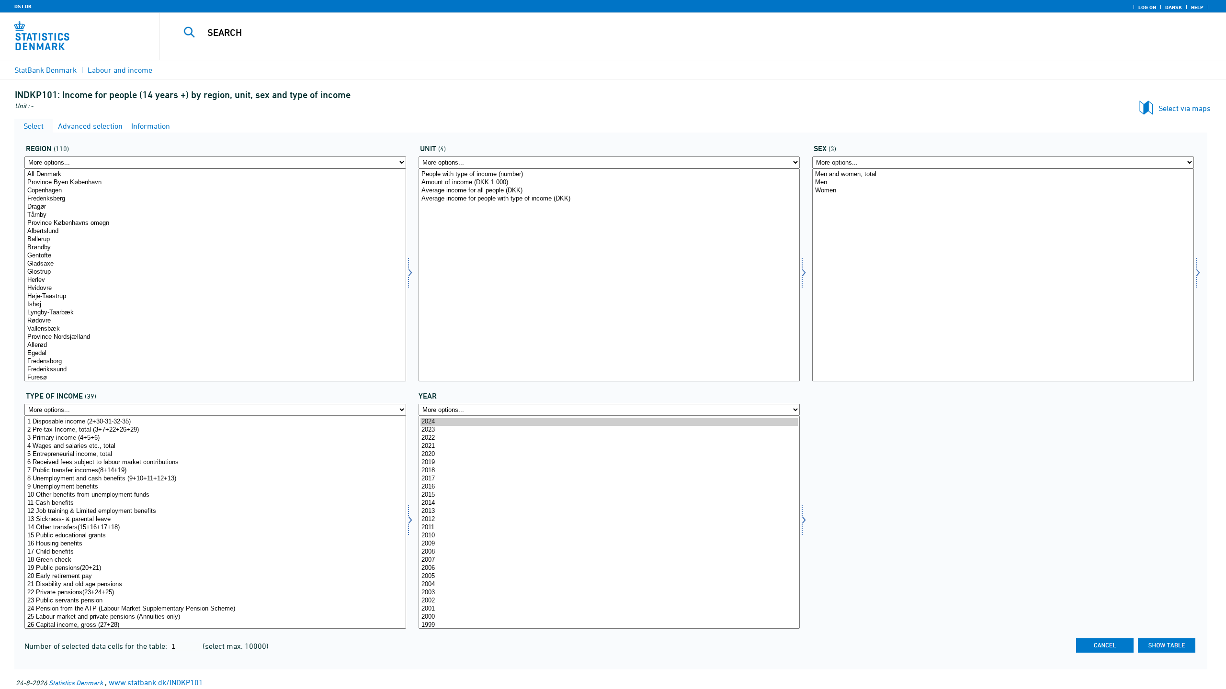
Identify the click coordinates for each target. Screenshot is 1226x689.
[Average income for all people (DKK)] (609, 191)
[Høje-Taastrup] (215, 296)
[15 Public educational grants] (215, 536)
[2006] (609, 568)
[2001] (609, 609)
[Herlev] (215, 280)
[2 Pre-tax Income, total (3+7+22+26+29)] (215, 430)
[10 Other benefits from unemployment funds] (215, 495)
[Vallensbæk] (215, 329)
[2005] (609, 576)
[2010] (609, 536)
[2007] (609, 560)
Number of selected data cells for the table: (96, 646)
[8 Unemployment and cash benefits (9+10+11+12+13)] (215, 479)
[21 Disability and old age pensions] (215, 584)
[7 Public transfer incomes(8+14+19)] (215, 471)
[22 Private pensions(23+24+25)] (215, 593)
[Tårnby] (215, 215)
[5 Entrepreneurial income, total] (215, 454)
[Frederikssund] (215, 370)
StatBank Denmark (45, 70)
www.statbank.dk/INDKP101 (156, 682)
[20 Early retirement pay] (215, 576)
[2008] (609, 552)
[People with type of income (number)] (609, 174)
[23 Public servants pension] (215, 601)
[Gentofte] (215, 256)
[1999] (609, 625)
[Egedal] (215, 353)
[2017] (609, 479)
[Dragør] (215, 207)
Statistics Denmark (76, 682)
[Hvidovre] (215, 288)
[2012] (609, 519)
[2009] (609, 544)
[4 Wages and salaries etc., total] (215, 446)
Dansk (1173, 7)
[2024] (609, 422)
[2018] (609, 471)
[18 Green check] (215, 560)
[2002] (609, 601)
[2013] (609, 511)
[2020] (609, 454)
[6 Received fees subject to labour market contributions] (215, 462)
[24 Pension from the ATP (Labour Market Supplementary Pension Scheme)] (215, 609)
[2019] (609, 462)
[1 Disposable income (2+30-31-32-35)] (215, 422)
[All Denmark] (215, 174)
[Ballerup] (215, 239)
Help (1197, 7)
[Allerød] (215, 345)
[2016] (609, 487)
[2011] (609, 527)
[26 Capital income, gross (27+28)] (215, 625)
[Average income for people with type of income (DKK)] (609, 199)
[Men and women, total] (1003, 174)
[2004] (609, 584)
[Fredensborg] (215, 361)
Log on (1147, 7)
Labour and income (120, 70)
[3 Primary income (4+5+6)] (215, 438)
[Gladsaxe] (215, 264)
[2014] (609, 503)
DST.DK (23, 6)
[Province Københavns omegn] (215, 223)
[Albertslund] (215, 231)
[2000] (609, 617)
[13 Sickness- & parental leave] (215, 519)
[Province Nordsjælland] (215, 337)
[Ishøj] (215, 304)
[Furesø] (215, 378)
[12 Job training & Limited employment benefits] (215, 511)
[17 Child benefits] (215, 552)
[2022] (609, 438)
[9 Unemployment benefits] (215, 487)
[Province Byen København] (215, 182)
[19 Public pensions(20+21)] (215, 568)
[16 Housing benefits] (215, 544)
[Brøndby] (215, 248)
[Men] (1003, 182)
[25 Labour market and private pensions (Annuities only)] (215, 617)
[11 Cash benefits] (215, 503)
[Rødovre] (215, 321)
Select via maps (1184, 108)
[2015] (609, 495)
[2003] (609, 593)
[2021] (609, 446)
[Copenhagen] (215, 191)
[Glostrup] (215, 272)
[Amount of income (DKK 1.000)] (609, 182)
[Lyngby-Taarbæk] (215, 313)
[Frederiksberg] (215, 199)
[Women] (1003, 191)
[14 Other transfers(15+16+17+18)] (215, 527)
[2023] (609, 430)
